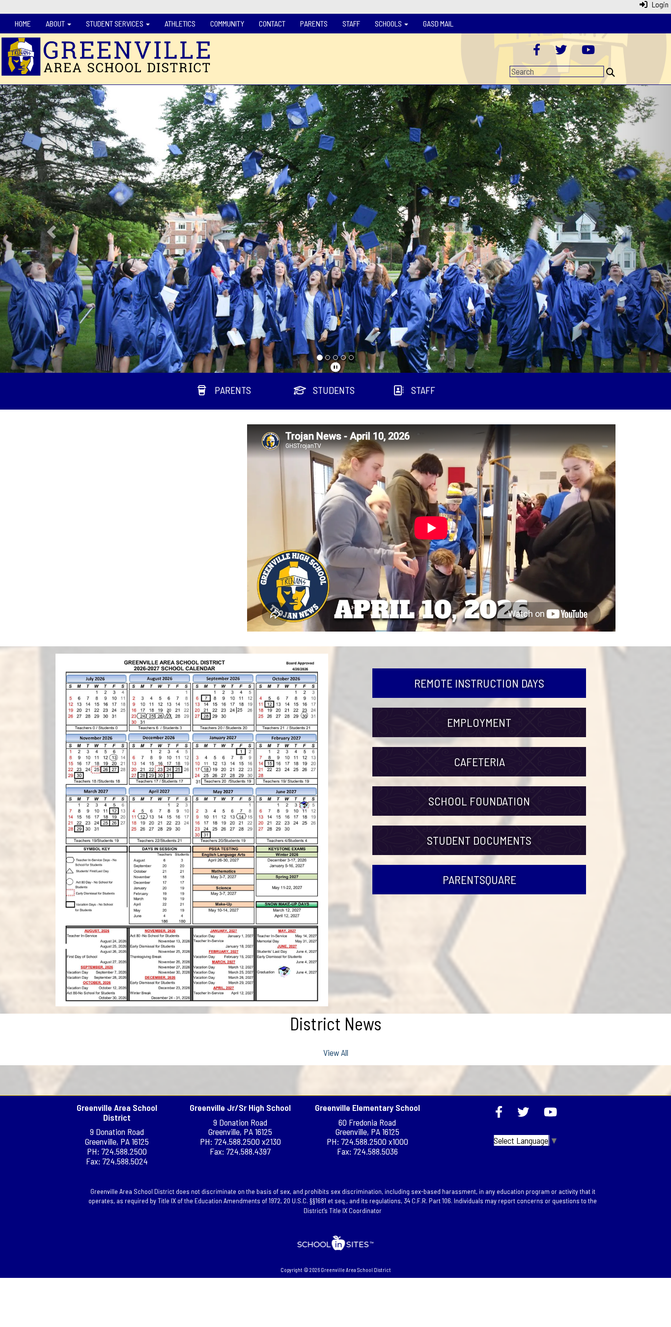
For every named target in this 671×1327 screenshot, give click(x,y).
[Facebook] (537, 50)
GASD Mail (438, 23)
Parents (314, 23)
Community (227, 23)
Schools (389, 23)
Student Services (115, 23)
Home (23, 23)
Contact (272, 23)
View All (335, 1052)
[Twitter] (561, 50)
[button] (50, 229)
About (56, 23)
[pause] (335, 367)
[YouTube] (588, 50)
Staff (351, 23)
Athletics (180, 23)
